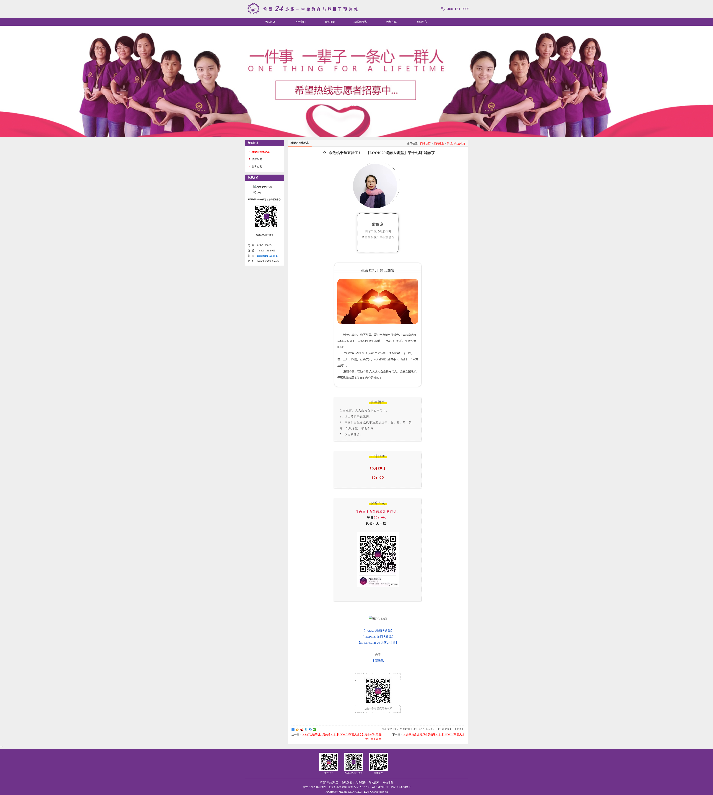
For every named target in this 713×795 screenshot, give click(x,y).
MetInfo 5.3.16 (347, 791)
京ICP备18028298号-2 (398, 787)
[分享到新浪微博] (301, 729)
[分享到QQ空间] (297, 729)
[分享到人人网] (310, 729)
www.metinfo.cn (379, 791)
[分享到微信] (314, 729)
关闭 (459, 729)
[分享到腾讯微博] (305, 729)
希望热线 (378, 660)
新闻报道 (439, 143)
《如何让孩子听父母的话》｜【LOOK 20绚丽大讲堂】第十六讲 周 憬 (342, 734)
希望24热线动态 (456, 143)
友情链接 (360, 782)
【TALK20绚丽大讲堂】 (378, 630)
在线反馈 (346, 782)
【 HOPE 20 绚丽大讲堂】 (378, 636)
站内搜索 (374, 782)
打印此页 (444, 729)
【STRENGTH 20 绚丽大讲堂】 (377, 642)
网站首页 (425, 143)
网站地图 (388, 782)
